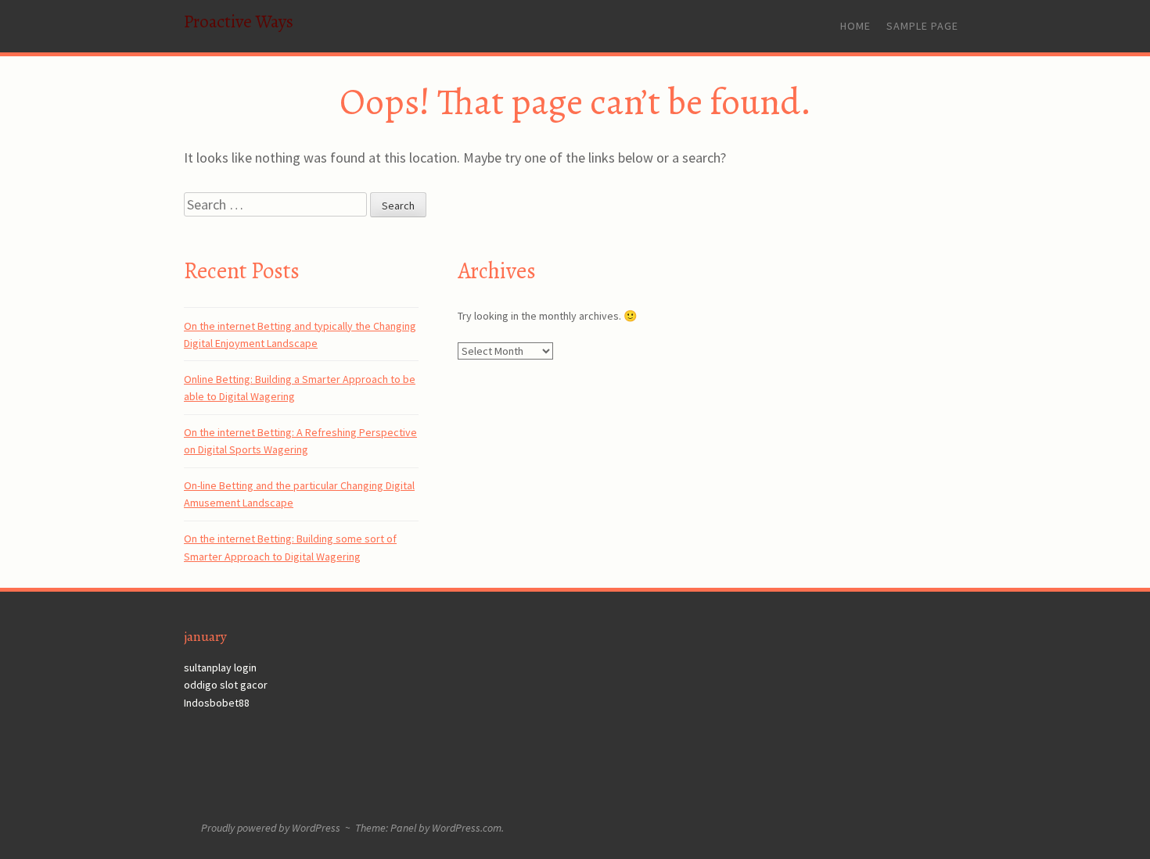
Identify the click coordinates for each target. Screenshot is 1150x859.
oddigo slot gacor (226, 685)
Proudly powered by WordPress (270, 828)
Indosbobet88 (217, 703)
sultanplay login (220, 667)
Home (855, 26)
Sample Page (922, 26)
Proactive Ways (238, 21)
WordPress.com (466, 828)
